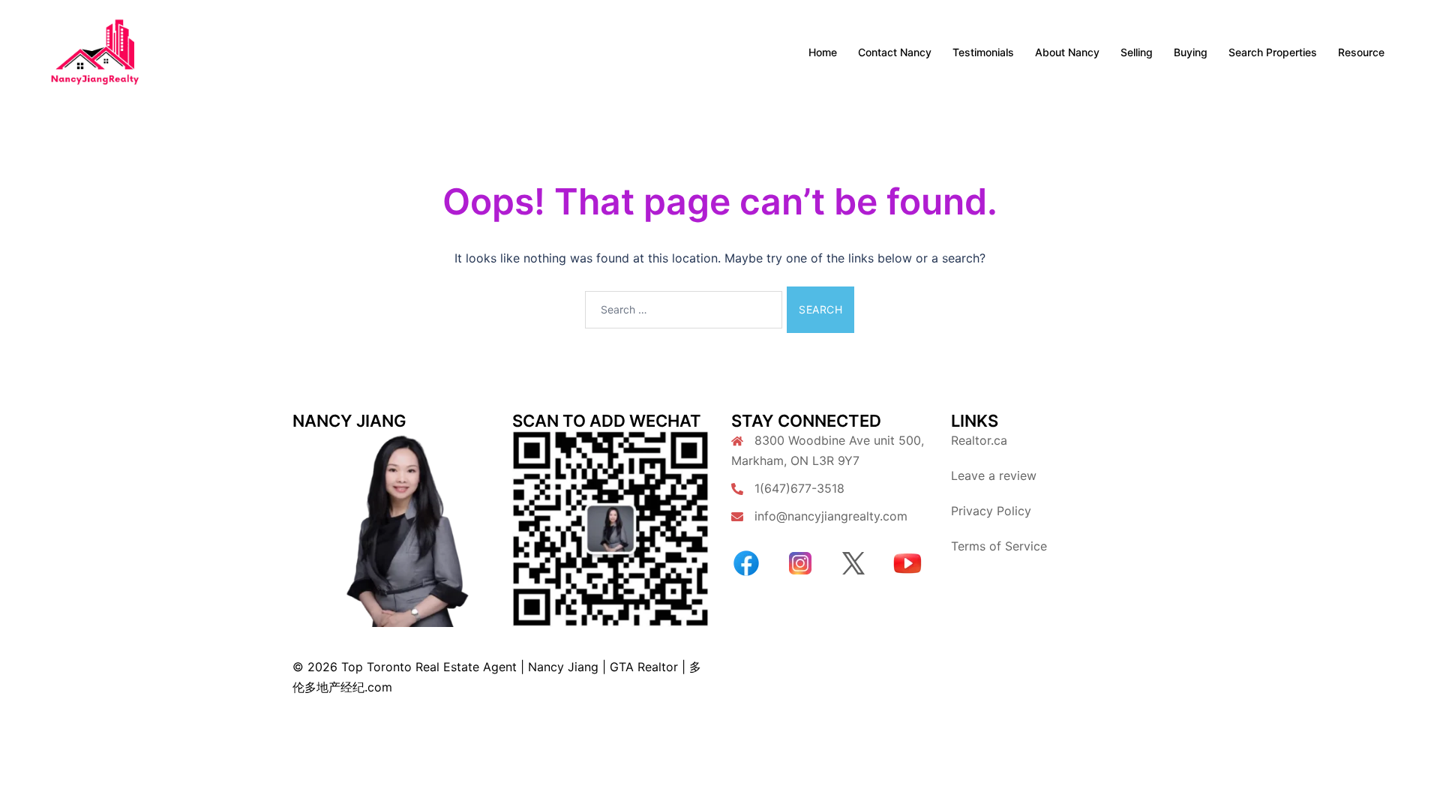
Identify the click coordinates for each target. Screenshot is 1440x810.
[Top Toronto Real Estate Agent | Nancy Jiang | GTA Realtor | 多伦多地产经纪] (95, 51)
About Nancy (1067, 52)
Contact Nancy (895, 52)
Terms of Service (999, 546)
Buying (1191, 52)
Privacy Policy (991, 510)
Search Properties (1272, 52)
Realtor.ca (979, 440)
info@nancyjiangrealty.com (831, 516)
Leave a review (993, 475)
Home (822, 52)
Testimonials (983, 52)
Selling (1136, 52)
